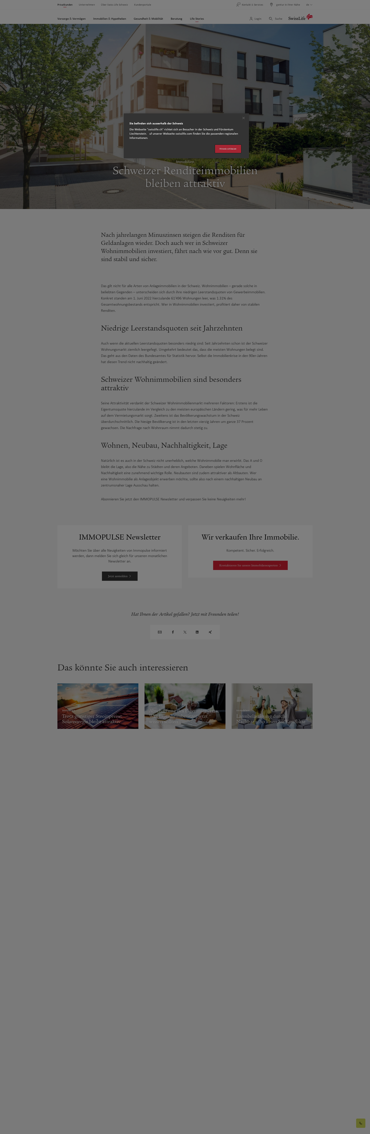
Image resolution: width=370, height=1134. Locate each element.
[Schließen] (243, 118)
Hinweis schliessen (228, 149)
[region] (186, 135)
